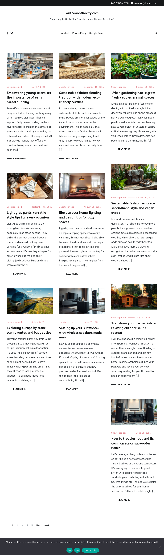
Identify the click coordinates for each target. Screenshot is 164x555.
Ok (69, 550)
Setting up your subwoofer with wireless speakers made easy (80, 332)
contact (65, 33)
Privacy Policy (79, 33)
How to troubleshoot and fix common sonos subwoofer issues (132, 443)
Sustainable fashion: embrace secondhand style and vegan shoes (133, 208)
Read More (19, 158)
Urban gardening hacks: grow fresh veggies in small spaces (133, 95)
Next (38, 525)
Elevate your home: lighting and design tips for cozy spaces (80, 217)
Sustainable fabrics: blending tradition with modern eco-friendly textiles (80, 97)
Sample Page (96, 33)
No (77, 550)
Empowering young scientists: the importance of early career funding (29, 97)
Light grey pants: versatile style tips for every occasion (28, 215)
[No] (160, 546)
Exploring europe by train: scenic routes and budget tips (29, 330)
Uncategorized (14, 87)
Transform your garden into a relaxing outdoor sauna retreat (133, 328)
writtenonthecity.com (82, 13)
